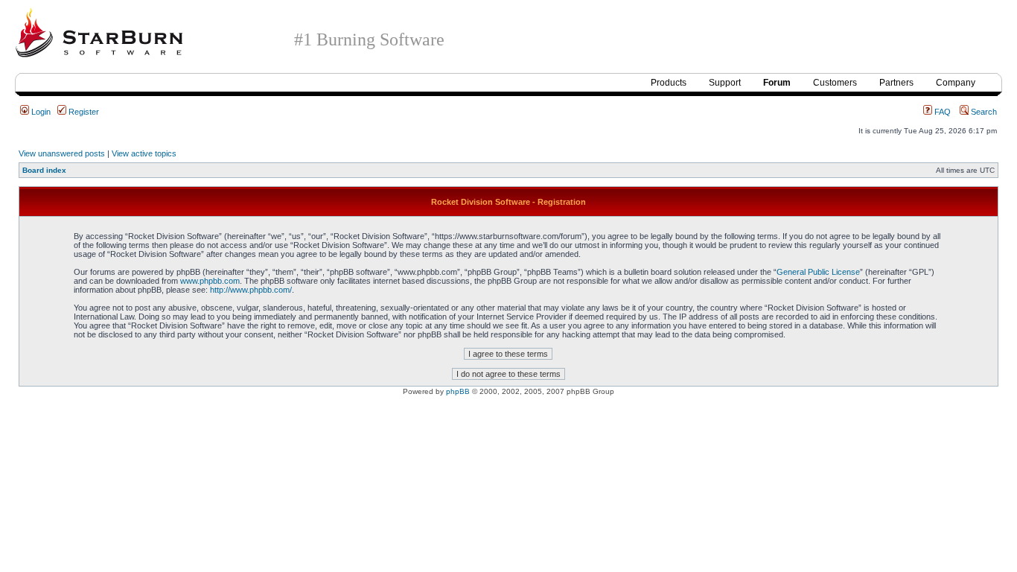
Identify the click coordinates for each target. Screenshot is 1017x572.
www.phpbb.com (210, 280)
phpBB (458, 391)
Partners (896, 82)
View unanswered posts (62, 153)
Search (983, 111)
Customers (835, 82)
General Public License (818, 271)
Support (725, 82)
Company (955, 82)
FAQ (941, 111)
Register (82, 111)
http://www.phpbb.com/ (251, 289)
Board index (44, 170)
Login (40, 111)
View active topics (144, 153)
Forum (777, 82)
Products (668, 82)
